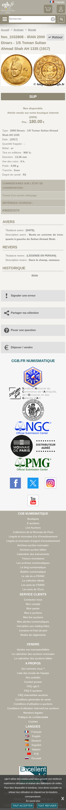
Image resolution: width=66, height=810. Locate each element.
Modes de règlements (33, 634)
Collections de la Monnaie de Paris (33, 532)
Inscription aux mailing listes (33, 626)
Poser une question (23, 330)
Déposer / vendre (22, 347)
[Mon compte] (61, 12)
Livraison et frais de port (33, 630)
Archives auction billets (33, 549)
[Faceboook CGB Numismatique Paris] (15, 483)
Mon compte (33, 604)
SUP (33, 96)
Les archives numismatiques (33, 562)
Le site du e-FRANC (33, 576)
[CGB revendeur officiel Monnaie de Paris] (33, 446)
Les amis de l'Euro (33, 589)
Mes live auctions (33, 617)
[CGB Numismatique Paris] (8, 13)
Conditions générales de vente (33, 699)
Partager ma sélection (25, 312)
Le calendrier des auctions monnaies (33, 653)
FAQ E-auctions (33, 690)
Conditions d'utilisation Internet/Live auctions (33, 708)
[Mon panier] (48, 12)
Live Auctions (33, 527)
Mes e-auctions (33, 612)
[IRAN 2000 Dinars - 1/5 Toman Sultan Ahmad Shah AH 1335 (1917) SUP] (33, 85)
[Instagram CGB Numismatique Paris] (50, 483)
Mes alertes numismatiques (33, 621)
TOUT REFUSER (47, 805)
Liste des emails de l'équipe (33, 673)
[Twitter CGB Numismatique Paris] (32, 483)
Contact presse (33, 681)
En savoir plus (33, 801)
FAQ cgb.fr (33, 686)
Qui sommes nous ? (33, 668)
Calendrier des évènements (33, 554)
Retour (57, 37)
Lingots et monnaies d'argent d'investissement (33, 540)
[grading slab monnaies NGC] (33, 428)
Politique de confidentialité (33, 717)
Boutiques (33, 518)
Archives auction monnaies (33, 545)
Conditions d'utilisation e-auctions (33, 703)
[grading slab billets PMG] (33, 465)
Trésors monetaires (33, 558)
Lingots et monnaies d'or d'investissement (33, 536)
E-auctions (33, 523)
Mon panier (33, 608)
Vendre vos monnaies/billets (33, 649)
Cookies (33, 721)
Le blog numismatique (33, 567)
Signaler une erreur (23, 295)
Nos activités (33, 677)
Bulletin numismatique (33, 571)
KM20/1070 (10, 210)
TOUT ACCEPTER (22, 805)
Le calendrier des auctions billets (33, 658)
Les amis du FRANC (33, 584)
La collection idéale (33, 580)
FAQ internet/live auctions (33, 695)
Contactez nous (33, 599)
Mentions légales (33, 712)
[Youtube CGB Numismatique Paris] (32, 500)
